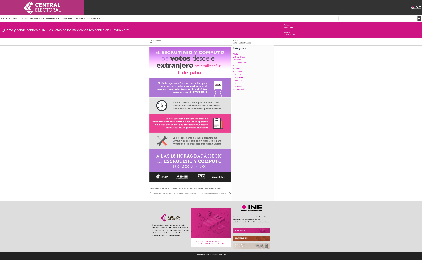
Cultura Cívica (51, 18)
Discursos (79, 18)
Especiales (237, 65)
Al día (3, 18)
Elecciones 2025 (36, 18)
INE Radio (239, 78)
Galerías (238, 83)
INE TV (238, 75)
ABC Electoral (92, 18)
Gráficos (286, 34)
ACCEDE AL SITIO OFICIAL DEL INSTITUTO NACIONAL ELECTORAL (211, 242)
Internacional (238, 89)
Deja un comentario (213, 188)
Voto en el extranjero (195, 188)
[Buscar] (419, 18)
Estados (25, 18)
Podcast (238, 80)
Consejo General (67, 18)
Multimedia (13, 18)
